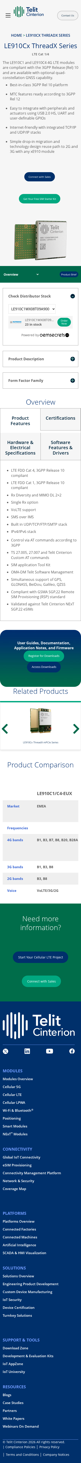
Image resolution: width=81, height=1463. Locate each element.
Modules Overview (18, 1079)
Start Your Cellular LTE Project (40, 957)
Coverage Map (14, 1189)
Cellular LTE (12, 1095)
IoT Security (12, 1299)
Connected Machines (20, 1237)
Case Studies (13, 1402)
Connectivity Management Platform (32, 1173)
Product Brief (68, 274)
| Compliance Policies (19, 1447)
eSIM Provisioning (17, 1165)
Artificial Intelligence (19, 1245)
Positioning (12, 1118)
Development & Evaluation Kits (28, 1356)
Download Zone (15, 1348)
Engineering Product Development (30, 1284)
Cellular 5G (12, 1087)
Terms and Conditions (22, 1454)
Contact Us (67, 15)
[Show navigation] (8, 15)
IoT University (14, 1371)
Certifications (60, 418)
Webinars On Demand (21, 1426)
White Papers (13, 1418)
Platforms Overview (18, 1221)
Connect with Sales (40, 176)
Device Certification (19, 1307)
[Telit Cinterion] (29, 10)
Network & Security (18, 1181)
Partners (10, 1410)
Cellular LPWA (14, 1103)
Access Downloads (44, 667)
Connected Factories (19, 1229)
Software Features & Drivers (61, 447)
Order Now (64, 322)
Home (16, 35)
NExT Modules (15, 1134)
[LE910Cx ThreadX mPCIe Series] (40, 720)
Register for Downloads (43, 656)
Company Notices (56, 1454)
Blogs (7, 1395)
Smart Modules (15, 1126)
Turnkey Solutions (17, 1315)
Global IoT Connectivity (21, 1157)
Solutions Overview (18, 1276)
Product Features (20, 420)
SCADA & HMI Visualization (24, 1253)
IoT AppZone (13, 1364)
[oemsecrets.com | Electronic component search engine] (54, 335)
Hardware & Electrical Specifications (20, 447)
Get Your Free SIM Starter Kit (39, 199)
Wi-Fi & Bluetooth (18, 1110)
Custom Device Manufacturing (27, 1292)
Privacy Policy (49, 1447)
